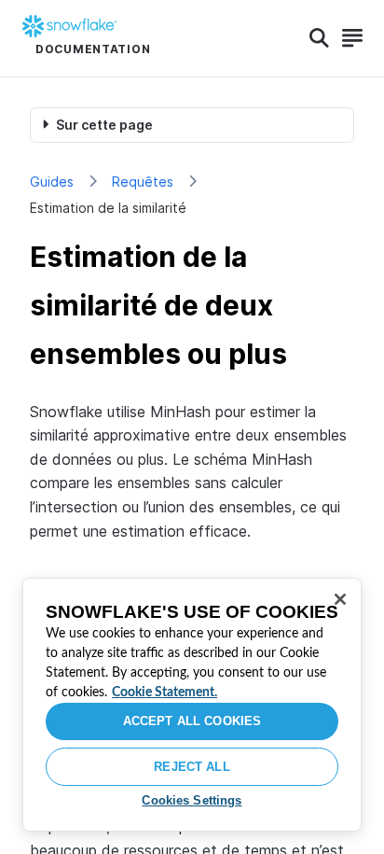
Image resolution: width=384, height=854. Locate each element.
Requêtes (142, 181)
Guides (52, 181)
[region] (192, 705)
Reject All (191, 767)
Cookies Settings (191, 800)
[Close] (340, 599)
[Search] (319, 38)
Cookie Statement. (164, 692)
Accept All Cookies (192, 721)
